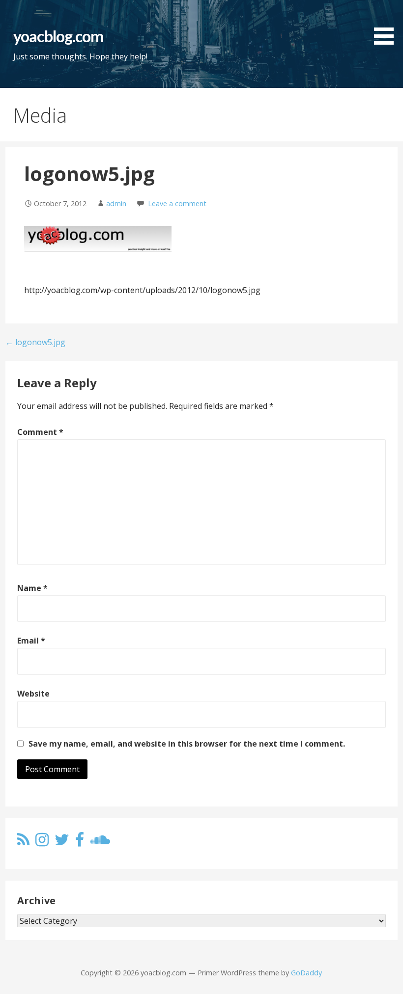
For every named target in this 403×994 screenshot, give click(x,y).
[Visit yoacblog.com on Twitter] (62, 842)
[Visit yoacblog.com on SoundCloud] (100, 842)
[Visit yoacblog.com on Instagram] (42, 842)
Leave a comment (177, 203)
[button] (387, 24)
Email (31, 640)
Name (32, 588)
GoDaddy (306, 972)
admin (116, 203)
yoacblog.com (58, 36)
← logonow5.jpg (35, 342)
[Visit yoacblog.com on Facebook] (79, 842)
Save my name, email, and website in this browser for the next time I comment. (187, 744)
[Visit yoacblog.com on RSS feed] (23, 842)
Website (33, 693)
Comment (40, 432)
